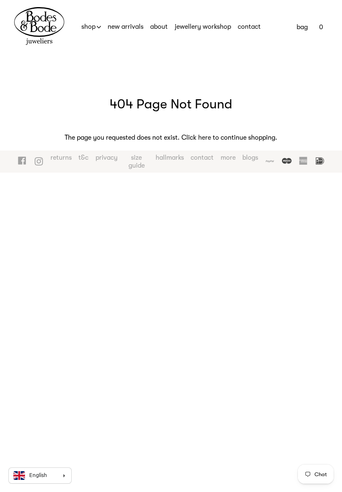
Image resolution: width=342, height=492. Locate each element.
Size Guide (136, 161)
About (159, 26)
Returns (61, 157)
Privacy (107, 157)
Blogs (250, 157)
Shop (88, 26)
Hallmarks (170, 157)
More (228, 157)
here (204, 137)
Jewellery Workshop (203, 26)
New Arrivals (125, 26)
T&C (83, 157)
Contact (249, 26)
